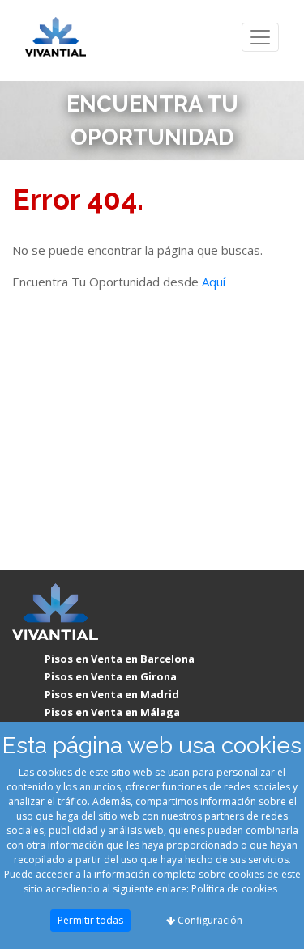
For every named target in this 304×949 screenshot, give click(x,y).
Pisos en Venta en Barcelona (120, 658)
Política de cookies (234, 889)
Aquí (213, 281)
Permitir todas (90, 920)
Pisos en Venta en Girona (111, 676)
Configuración (208, 920)
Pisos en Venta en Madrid (112, 694)
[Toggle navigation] (260, 38)
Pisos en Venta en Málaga (112, 712)
